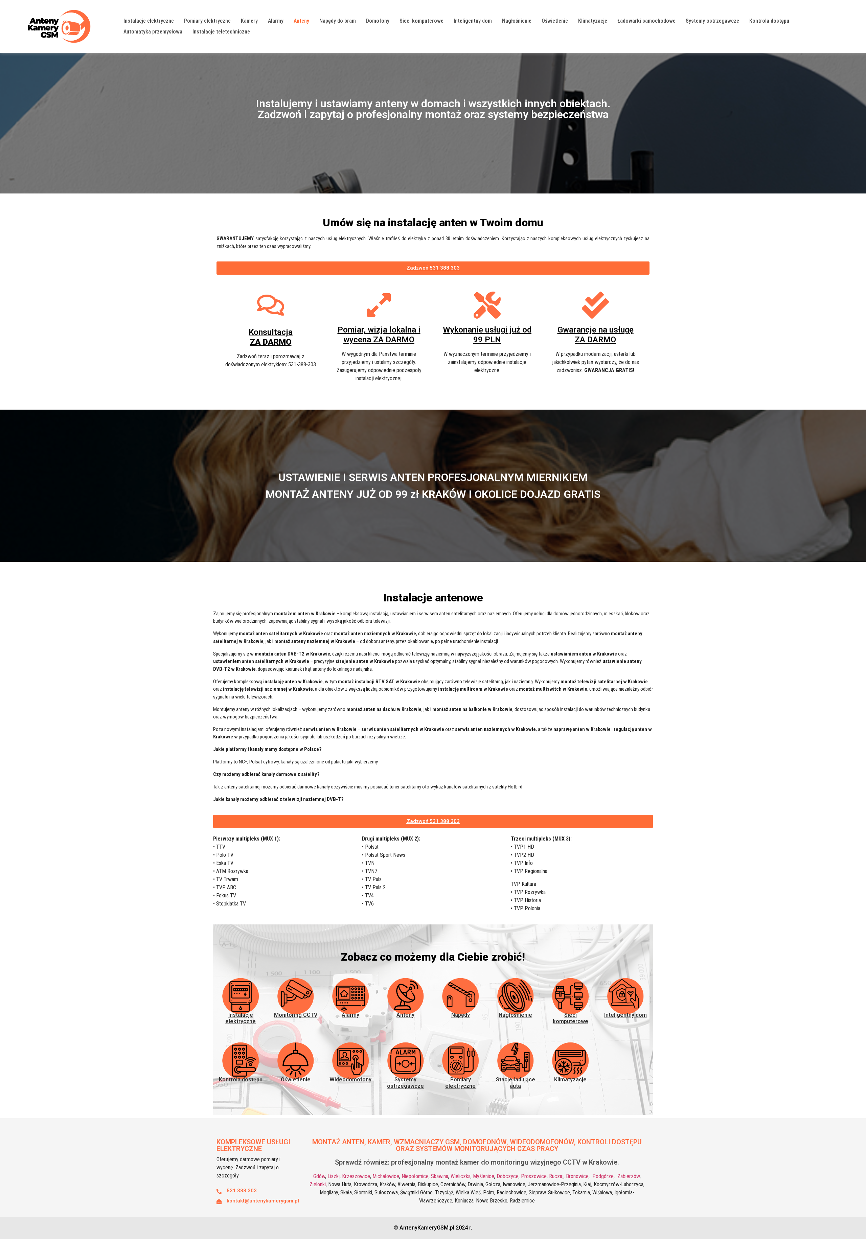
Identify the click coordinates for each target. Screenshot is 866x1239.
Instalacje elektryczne (148, 21)
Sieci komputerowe (421, 21)
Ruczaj (556, 1176)
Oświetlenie (555, 21)
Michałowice (385, 1176)
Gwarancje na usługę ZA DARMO (595, 334)
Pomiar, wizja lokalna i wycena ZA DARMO (379, 334)
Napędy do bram (337, 21)
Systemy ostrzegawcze (712, 21)
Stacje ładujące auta (515, 1082)
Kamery (249, 21)
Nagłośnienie (516, 21)
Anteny (301, 21)
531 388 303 (242, 1191)
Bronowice (577, 1176)
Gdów (319, 1176)
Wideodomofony (350, 1079)
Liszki (333, 1176)
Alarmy (275, 21)
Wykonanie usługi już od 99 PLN (487, 334)
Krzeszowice (356, 1176)
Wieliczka (461, 1176)
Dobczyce (508, 1176)
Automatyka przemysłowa (152, 31)
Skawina (439, 1176)
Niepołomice (415, 1176)
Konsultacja (271, 337)
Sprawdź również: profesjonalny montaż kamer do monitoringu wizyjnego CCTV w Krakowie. (477, 1162)
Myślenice (483, 1176)
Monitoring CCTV (295, 1015)
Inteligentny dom (473, 21)
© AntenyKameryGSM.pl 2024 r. (433, 1227)
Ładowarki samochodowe (646, 21)
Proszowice (534, 1176)
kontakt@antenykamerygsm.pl (263, 1201)
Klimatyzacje (592, 21)
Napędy (460, 1015)
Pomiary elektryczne (207, 21)
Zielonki (318, 1184)
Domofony (377, 21)
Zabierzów (628, 1176)
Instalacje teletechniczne (221, 31)
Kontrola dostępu (769, 21)
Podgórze (603, 1176)
